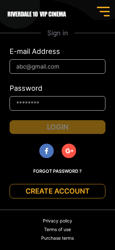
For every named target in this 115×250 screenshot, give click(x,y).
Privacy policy (57, 220)
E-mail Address (35, 51)
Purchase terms (57, 238)
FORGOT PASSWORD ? (57, 171)
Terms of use (57, 229)
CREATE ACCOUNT (58, 191)
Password (26, 88)
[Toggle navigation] (103, 11)
